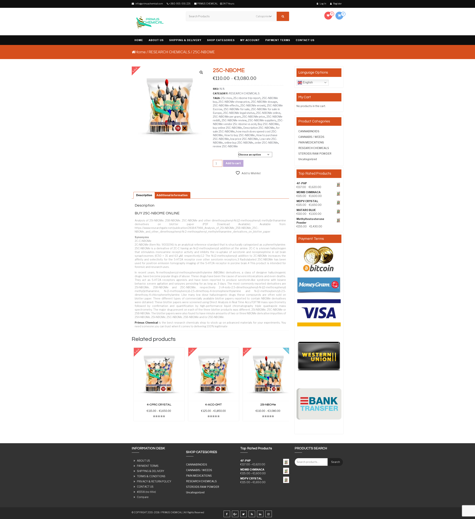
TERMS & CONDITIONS (151, 476)
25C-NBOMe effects (226, 105)
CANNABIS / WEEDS (311, 136)
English (307, 82)
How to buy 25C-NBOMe (239, 135)
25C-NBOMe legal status (239, 112)
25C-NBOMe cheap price (234, 101)
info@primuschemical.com (149, 3)
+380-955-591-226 (180, 3)
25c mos (226, 98)
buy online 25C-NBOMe (227, 127)
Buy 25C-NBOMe (268, 124)
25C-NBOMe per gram (227, 116)
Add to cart (233, 163)
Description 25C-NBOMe (259, 127)
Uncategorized (307, 159)
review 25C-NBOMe (225, 146)
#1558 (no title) (146, 491)
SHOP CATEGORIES (221, 40)
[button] (201, 72)
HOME (139, 40)
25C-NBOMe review (234, 120)
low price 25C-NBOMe (244, 138)
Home (140, 52)
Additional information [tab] (172, 195)
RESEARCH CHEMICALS (169, 52)
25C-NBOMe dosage (264, 101)
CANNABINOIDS (308, 131)
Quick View (139, 424)
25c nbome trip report (247, 98)
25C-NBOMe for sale (237, 109)
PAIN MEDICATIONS (311, 142)
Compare (143, 497)
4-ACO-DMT (213, 404)
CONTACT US (305, 40)
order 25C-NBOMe (266, 142)
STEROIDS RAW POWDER (315, 153)
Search (335, 461)
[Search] (283, 16)
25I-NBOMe (268, 404)
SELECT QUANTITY (224, 154)
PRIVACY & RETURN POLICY (154, 481)
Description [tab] (144, 195)
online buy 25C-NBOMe (238, 142)
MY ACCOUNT (250, 40)
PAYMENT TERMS (277, 40)
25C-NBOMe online (268, 112)
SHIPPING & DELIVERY (185, 40)
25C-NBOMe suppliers (262, 120)
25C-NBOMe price (253, 116)
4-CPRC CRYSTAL (159, 404)
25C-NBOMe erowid (253, 105)
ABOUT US (156, 40)
